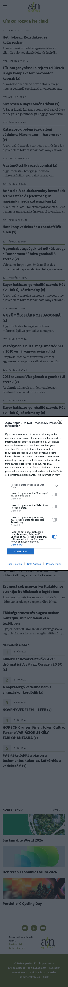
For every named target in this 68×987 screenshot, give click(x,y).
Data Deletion (14, 563)
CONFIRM (20, 551)
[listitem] (34, 486)
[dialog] (34, 493)
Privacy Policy (53, 563)
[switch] (54, 494)
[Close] (61, 423)
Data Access (34, 563)
